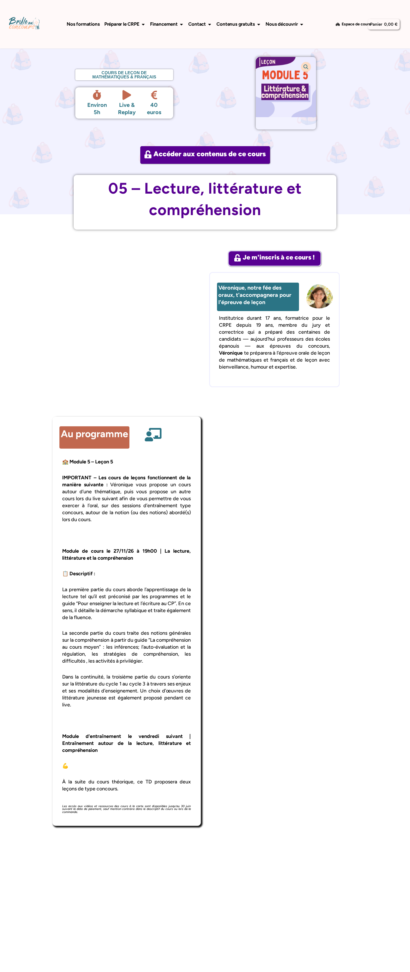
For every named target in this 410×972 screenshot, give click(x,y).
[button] (306, 67)
